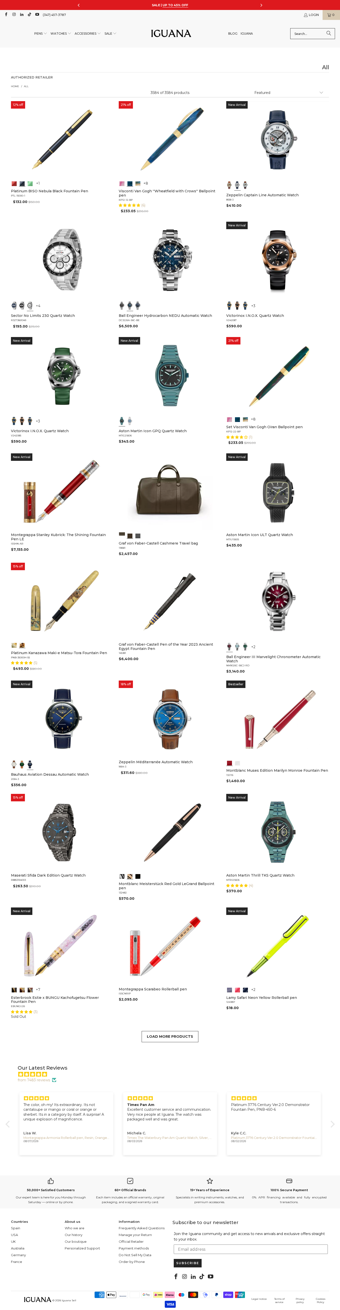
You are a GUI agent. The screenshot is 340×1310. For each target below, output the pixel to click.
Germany (18, 1255)
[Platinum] (122, 876)
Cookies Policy (320, 1300)
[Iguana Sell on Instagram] (13, 15)
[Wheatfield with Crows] (130, 183)
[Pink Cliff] (229, 990)
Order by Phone (132, 1262)
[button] (40, 34)
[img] (173, 1074)
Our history (73, 1235)
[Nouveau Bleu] (30, 990)
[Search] (329, 33)
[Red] (14, 183)
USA (14, 1235)
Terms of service (279, 1300)
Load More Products (170, 1036)
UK (13, 1241)
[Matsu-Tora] (22, 645)
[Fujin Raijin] (14, 645)
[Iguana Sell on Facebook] (6, 15)
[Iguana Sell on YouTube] (37, 15)
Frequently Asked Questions (142, 1228)
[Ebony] (14, 990)
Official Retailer (131, 1241)
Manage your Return (135, 1235)
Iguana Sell (69, 1300)
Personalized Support (82, 1248)
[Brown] (122, 535)
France (16, 1262)
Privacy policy (300, 1300)
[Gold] (138, 876)
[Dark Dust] (245, 990)
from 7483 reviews (34, 1080)
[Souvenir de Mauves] (122, 183)
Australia (17, 1248)
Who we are (74, 1228)
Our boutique (76, 1241)
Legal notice (259, 1299)
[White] (237, 185)
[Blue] (14, 306)
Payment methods (134, 1248)
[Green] (30, 183)
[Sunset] (237, 990)
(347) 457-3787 (54, 15)
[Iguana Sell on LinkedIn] (21, 15)
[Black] (22, 183)
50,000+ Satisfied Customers (51, 1190)
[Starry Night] (138, 183)
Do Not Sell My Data (135, 1255)
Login (314, 15)
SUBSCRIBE (187, 1263)
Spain (15, 1228)
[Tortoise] (22, 990)
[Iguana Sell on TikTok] (29, 15)
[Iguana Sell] (171, 33)
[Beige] (229, 185)
